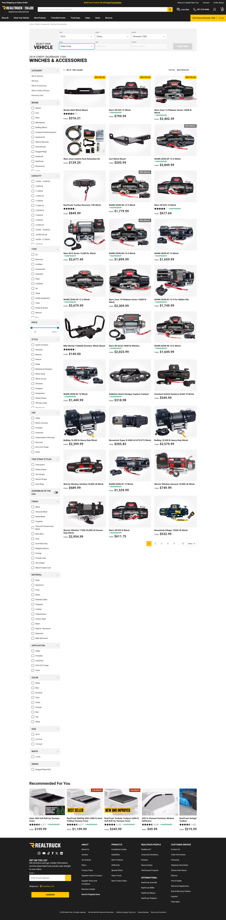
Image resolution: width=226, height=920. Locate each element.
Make (97, 32)
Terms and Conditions (158, 912)
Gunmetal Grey (41, 543)
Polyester (39, 604)
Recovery (39, 442)
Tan (36, 717)
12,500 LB (39, 205)
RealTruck (39, 161)
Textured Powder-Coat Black (44, 527)
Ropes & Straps (41, 308)
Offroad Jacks (41, 403)
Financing (175, 860)
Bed (96, 42)
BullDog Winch (41, 127)
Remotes (39, 350)
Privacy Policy (87, 870)
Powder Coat (40, 558)
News (84, 865)
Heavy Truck (116, 875)
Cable (37, 293)
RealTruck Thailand (149, 898)
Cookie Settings (143, 912)
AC (36, 288)
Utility (37, 418)
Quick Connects (41, 345)
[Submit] (68, 878)
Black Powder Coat (43, 568)
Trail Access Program (149, 870)
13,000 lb (39, 215)
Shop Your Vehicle (21, 18)
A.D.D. (37, 171)
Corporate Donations (149, 855)
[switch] (44, 492)
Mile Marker (40, 123)
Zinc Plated (39, 563)
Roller (37, 364)
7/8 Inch (38, 744)
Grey (37, 539)
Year (60, 32)
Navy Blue (39, 534)
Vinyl (37, 590)
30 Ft (37, 734)
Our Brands (86, 860)
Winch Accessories (39, 86)
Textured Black (41, 512)
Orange (38, 553)
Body (61, 42)
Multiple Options (42, 548)
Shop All (5, 18)
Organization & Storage (44, 437)
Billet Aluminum (41, 638)
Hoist (37, 452)
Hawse (38, 359)
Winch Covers (40, 379)
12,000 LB (39, 196)
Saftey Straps (40, 398)
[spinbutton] (35, 332)
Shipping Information (179, 865)
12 (183, 543)
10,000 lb (39, 186)
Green (37, 702)
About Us (85, 849)
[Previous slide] (32, 810)
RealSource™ (146, 849)
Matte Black (40, 517)
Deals (97, 18)
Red (37, 712)
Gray (37, 697)
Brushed (38, 693)
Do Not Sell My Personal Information (101, 912)
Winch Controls (41, 423)
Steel (37, 580)
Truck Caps (75, 18)
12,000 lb (39, 201)
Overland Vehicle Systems (45, 132)
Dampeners (40, 393)
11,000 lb (39, 191)
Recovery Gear (37, 95)
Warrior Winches (42, 142)
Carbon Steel (40, 619)
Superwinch (40, 137)
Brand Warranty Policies (181, 891)
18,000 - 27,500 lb (42, 239)
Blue (37, 688)
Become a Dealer (88, 889)
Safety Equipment (42, 298)
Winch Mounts (37, 76)
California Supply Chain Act (125, 912)
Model (134, 32)
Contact (206, 3)
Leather (38, 609)
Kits (37, 317)
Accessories (40, 269)
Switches (39, 383)
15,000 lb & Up (41, 234)
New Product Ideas (119, 881)
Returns (174, 875)
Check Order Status (179, 870)
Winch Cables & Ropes (40, 90)
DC (36, 255)
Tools (37, 303)
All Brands (115, 865)
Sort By (172, 70)
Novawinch (40, 166)
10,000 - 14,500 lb (42, 181)
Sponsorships (146, 865)
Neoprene (39, 633)
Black (37, 507)
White (37, 722)
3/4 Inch (38, 739)
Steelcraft (39, 156)
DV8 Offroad (40, 147)
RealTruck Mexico (148, 893)
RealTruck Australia (149, 882)
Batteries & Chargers (43, 369)
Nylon (37, 595)
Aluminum (39, 585)
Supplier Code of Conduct (92, 875)
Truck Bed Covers (58, 18)
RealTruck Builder (114, 3)
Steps (87, 18)
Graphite (39, 521)
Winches (35, 81)
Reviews (144, 860)
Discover (108, 18)
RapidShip (115, 855)
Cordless (39, 264)
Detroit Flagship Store (91, 894)
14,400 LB (39, 225)
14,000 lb (39, 220)
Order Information (178, 855)
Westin (38, 108)
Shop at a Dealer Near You (188, 3)
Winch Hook (40, 374)
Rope (37, 279)
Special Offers (117, 870)
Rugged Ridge (41, 152)
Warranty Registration (180, 886)
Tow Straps (40, 474)
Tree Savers (40, 408)
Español (174, 896)
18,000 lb (39, 244)
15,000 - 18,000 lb (42, 230)
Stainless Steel (41, 599)
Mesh (37, 624)
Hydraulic (39, 274)
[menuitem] (5, 18)
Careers (85, 855)
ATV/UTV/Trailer (42, 447)
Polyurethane (40, 614)
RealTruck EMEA (147, 888)
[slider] (31, 328)
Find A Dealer (176, 881)
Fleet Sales (175, 902)
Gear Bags (39, 484)
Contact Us (175, 849)
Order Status (219, 3)
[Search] (170, 9)
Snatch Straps (41, 479)
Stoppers (39, 388)
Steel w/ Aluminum (43, 629)
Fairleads (39, 284)
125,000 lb (39, 210)
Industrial (39, 433)
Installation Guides (119, 849)
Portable (38, 428)
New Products (40, 18)
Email (32, 873)
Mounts (38, 313)
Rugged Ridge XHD (43, 769)
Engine (134, 42)
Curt (37, 113)
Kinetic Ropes (40, 469)
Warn (37, 118)
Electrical (39, 259)
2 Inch (37, 757)
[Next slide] (194, 810)
